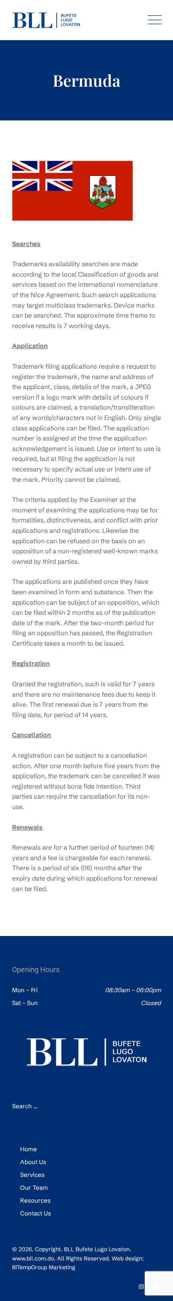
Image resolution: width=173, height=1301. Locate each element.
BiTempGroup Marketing (43, 1267)
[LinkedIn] (157, 1286)
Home (28, 1149)
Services (32, 1175)
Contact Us (35, 1213)
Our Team (34, 1187)
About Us (33, 1162)
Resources (35, 1200)
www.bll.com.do (33, 1258)
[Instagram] (141, 1286)
